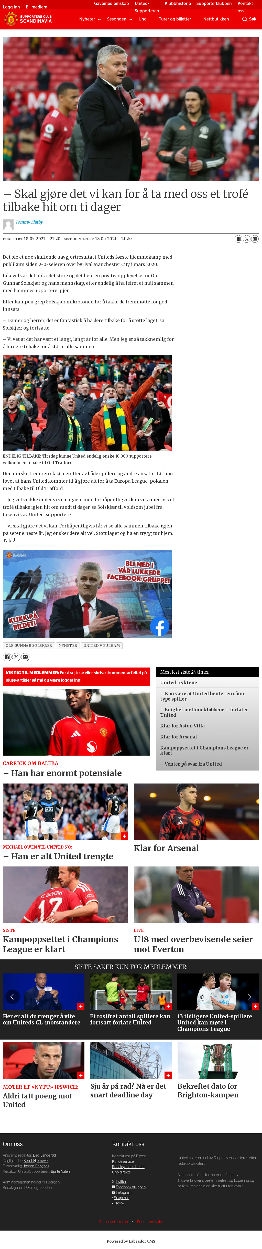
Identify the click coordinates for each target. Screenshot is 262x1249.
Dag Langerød (44, 1155)
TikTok (119, 1203)
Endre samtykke (150, 1222)
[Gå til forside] (28, 19)
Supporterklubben (214, 3)
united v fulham (102, 645)
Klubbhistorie (178, 3)
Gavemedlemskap (111, 3)
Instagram (124, 1192)
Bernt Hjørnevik (36, 1161)
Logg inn (11, 7)
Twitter (121, 1182)
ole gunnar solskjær (29, 645)
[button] (12, 996)
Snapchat (121, 1198)
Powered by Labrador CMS (131, 1241)
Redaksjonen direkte (128, 1167)
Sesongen (116, 19)
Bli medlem (36, 7)
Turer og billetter (175, 19)
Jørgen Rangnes (36, 1166)
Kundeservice (123, 1161)
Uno (143, 19)
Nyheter (87, 19)
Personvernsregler (114, 1222)
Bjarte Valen (60, 1171)
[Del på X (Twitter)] (246, 239)
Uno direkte (121, 1172)
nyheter (68, 645)
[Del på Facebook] (238, 239)
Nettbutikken (216, 19)
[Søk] (245, 19)
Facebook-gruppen (131, 1187)
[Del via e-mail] (255, 239)
